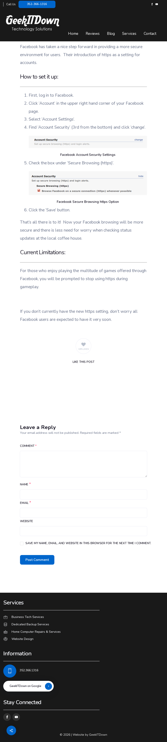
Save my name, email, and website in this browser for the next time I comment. (88, 543)
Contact (150, 33)
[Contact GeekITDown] (83, 617)
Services (129, 33)
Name (24, 484)
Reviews (93, 33)
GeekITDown (98, 735)
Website (26, 521)
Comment (28, 446)
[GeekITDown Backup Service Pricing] (83, 624)
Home (73, 33)
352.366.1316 (29, 670)
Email (24, 503)
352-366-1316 (37, 4)
